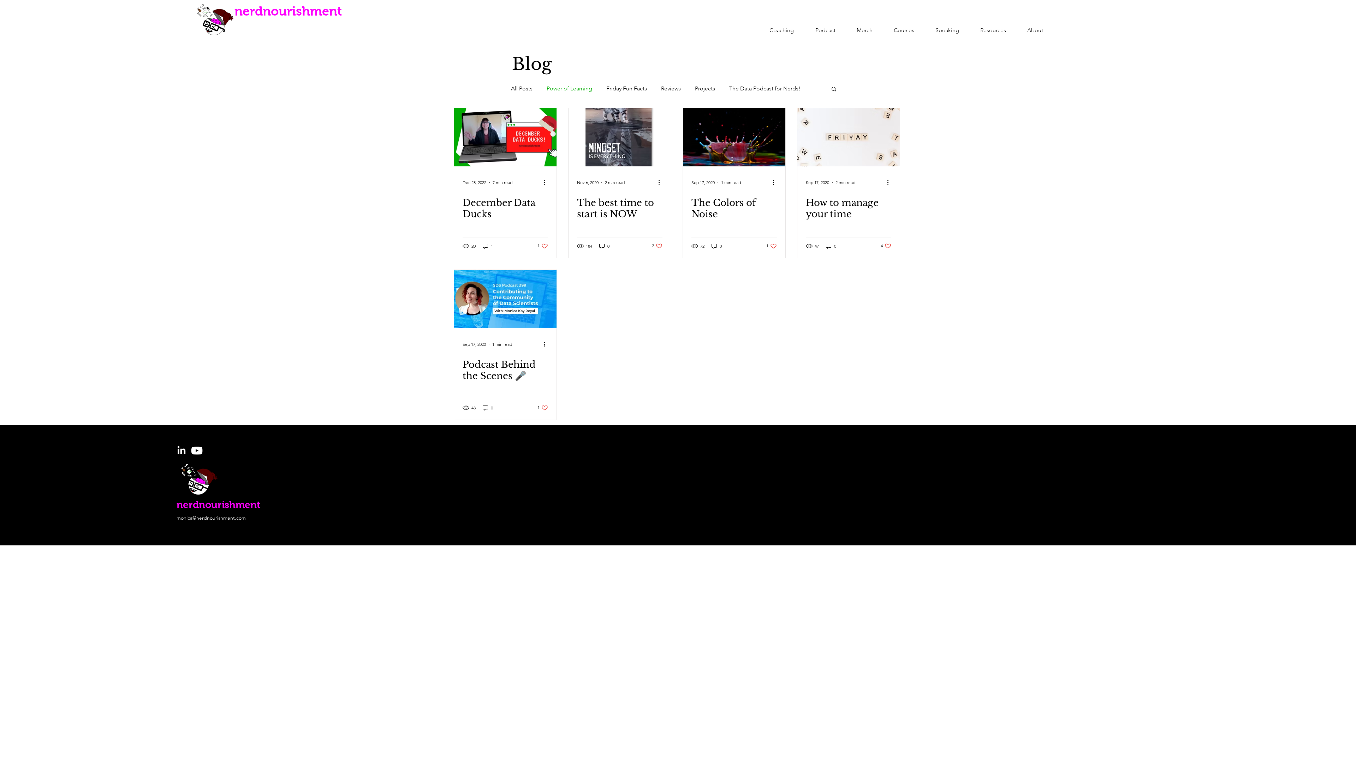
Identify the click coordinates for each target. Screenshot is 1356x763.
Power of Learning (569, 88)
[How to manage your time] (848, 137)
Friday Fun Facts (626, 88)
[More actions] (547, 182)
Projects (705, 88)
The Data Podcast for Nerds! (765, 88)
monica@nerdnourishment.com (211, 518)
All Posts (522, 88)
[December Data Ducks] (505, 137)
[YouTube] (197, 450)
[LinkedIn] (181, 451)
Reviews (671, 88)
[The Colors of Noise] (734, 137)
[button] (834, 89)
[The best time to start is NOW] (620, 137)
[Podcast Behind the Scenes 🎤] (505, 299)
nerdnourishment (288, 11)
